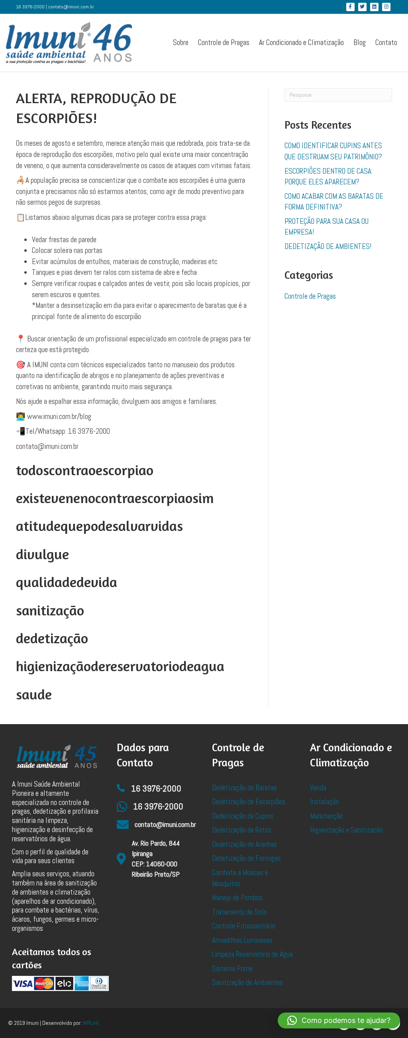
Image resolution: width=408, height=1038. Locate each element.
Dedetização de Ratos (241, 830)
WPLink (91, 1022)
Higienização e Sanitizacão (346, 830)
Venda (318, 788)
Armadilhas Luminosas (242, 940)
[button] (339, 1020)
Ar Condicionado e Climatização (301, 42)
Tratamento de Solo (239, 912)
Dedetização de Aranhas (244, 844)
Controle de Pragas (223, 42)
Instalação (324, 802)
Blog (359, 42)
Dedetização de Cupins (242, 816)
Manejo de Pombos (237, 898)
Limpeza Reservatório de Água (252, 954)
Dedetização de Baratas (244, 788)
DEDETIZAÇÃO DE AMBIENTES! (327, 246)
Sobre (180, 42)
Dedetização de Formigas (246, 858)
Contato (386, 42)
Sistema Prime (232, 968)
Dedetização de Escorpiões (248, 802)
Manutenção (326, 816)
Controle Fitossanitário (243, 926)
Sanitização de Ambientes (247, 982)
